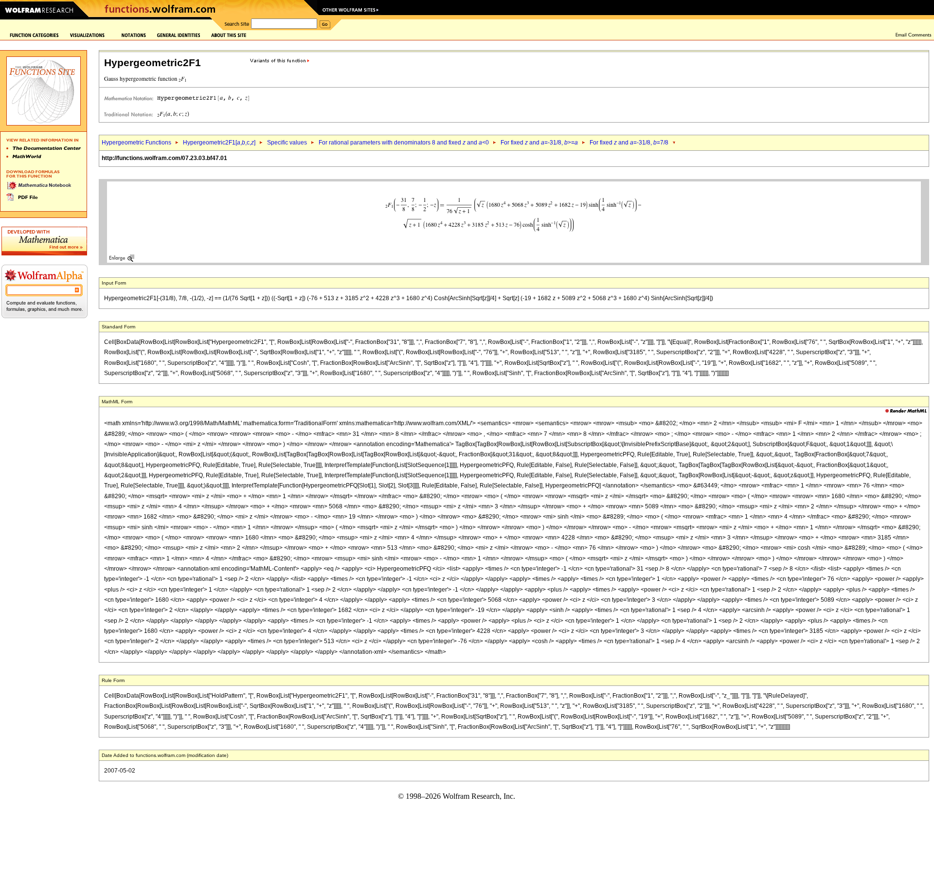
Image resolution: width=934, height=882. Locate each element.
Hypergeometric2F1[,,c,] (219, 142)
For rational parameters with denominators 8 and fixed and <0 (404, 142)
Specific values (287, 142)
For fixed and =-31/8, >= (539, 142)
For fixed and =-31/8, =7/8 (629, 142)
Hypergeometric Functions (136, 142)
